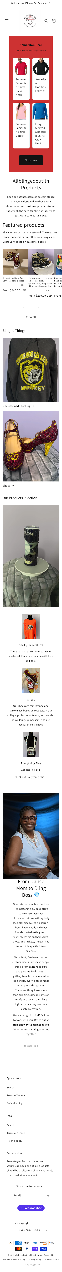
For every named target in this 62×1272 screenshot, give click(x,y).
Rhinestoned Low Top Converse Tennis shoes (13, 279)
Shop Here (31, 160)
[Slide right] (38, 307)
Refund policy (14, 1103)
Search (10, 1087)
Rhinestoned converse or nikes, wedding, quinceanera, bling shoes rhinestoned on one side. (40, 282)
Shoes (6, 486)
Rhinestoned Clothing (17, 406)
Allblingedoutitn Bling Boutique (29, 1255)
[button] (7, 21)
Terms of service (51, 1259)
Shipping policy (32, 1265)
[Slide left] (23, 307)
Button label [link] (31, 1045)
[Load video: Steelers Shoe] (31, 556)
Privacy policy (35, 1259)
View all (31, 317)
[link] (21, 79)
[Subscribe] (48, 1196)
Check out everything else (29, 777)
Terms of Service (16, 1095)
